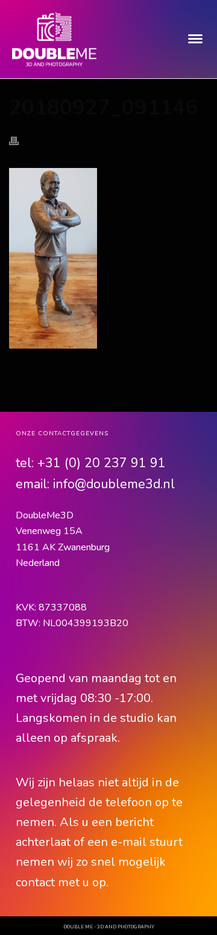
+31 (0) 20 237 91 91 (101, 463)
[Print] (20, 140)
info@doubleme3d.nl (114, 484)
